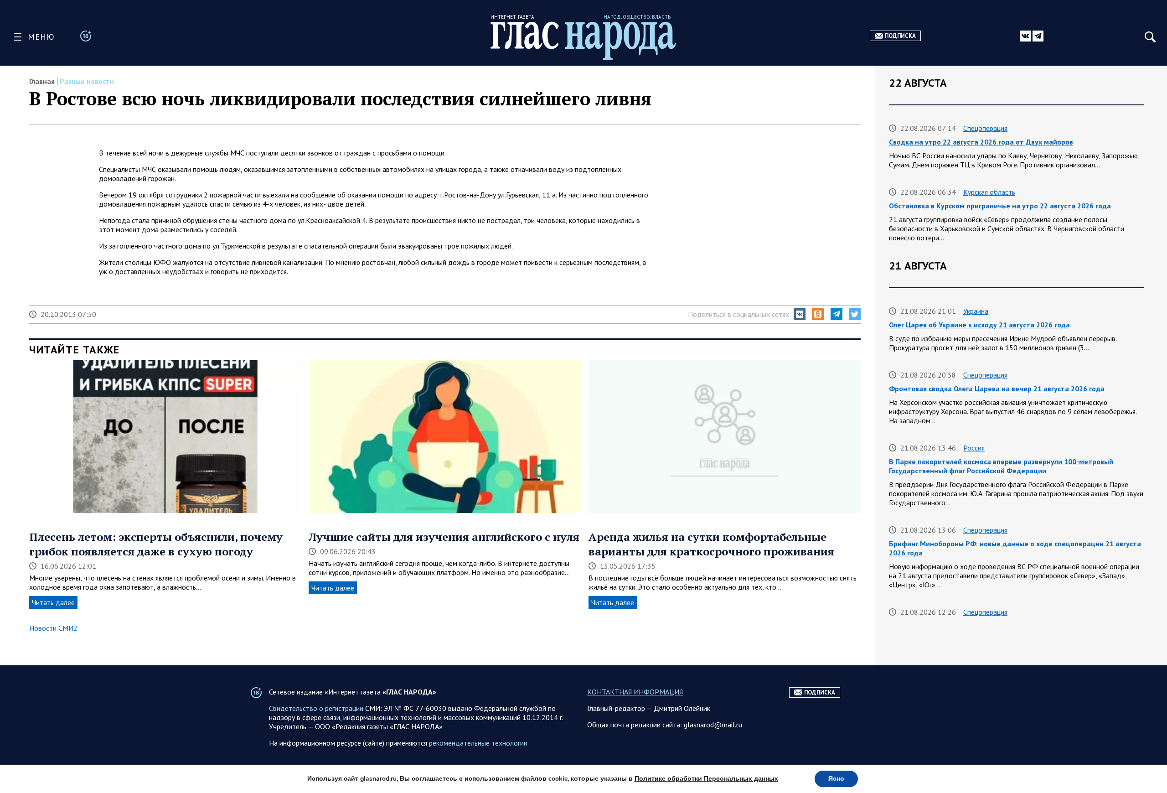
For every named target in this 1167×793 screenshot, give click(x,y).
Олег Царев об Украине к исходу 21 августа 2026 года (979, 324)
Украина (975, 311)
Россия (974, 447)
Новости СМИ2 (53, 627)
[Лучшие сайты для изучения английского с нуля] (445, 437)
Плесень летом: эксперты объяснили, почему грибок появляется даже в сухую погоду (156, 544)
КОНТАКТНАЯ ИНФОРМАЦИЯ (635, 691)
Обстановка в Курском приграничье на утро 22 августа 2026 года (1000, 205)
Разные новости (87, 81)
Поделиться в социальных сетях (738, 314)
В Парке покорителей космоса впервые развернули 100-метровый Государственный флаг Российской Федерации (1001, 466)
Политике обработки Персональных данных (706, 778)
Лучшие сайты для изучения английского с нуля (444, 536)
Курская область (989, 192)
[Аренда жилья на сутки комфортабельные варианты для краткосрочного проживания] (725, 437)
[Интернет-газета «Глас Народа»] (583, 40)
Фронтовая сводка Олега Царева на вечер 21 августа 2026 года (997, 388)
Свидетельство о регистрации (316, 708)
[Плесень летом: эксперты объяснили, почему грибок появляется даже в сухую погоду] (165, 437)
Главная (42, 81)
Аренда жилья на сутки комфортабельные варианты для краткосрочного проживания (711, 544)
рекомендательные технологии (478, 742)
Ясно (836, 778)
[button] (800, 314)
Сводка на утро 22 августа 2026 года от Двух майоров (981, 141)
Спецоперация (985, 128)
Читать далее (53, 602)
